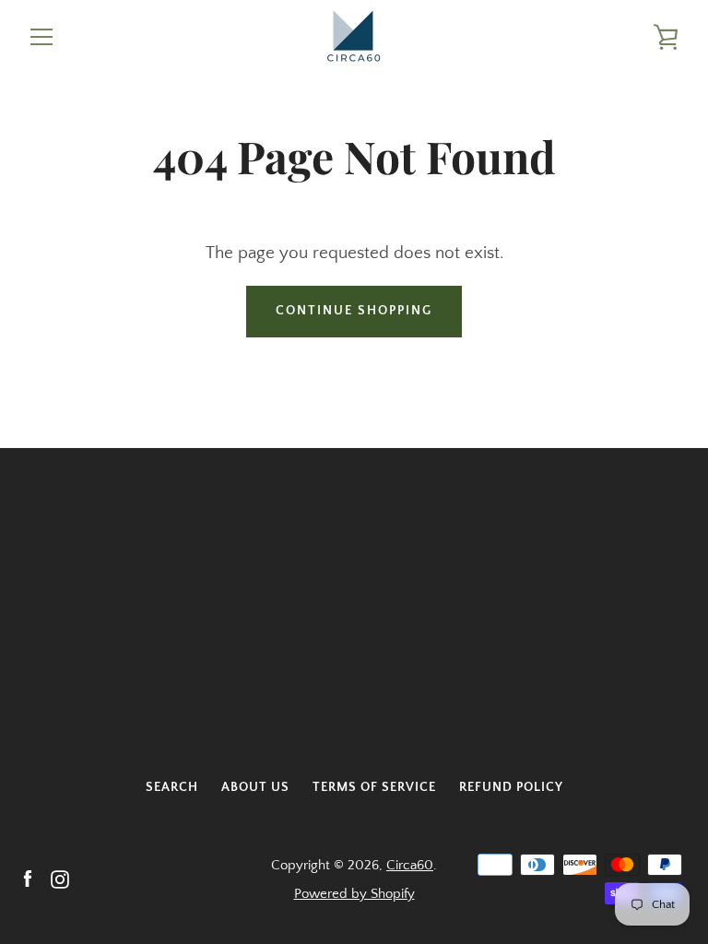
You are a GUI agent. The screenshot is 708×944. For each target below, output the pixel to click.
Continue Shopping (354, 310)
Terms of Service (374, 787)
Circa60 (409, 865)
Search (172, 787)
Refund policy (511, 787)
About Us (255, 787)
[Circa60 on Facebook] (27, 878)
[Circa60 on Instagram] (60, 878)
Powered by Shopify (354, 894)
